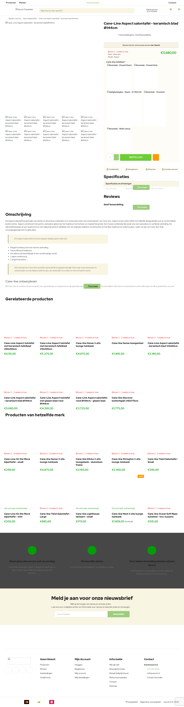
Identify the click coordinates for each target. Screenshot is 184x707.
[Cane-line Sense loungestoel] (128, 320)
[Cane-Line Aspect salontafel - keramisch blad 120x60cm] (164, 320)
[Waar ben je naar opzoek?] (131, 10)
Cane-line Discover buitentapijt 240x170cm (125, 399)
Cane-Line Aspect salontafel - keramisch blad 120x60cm (163, 344)
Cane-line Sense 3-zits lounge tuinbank (88, 344)
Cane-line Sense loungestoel (127, 343)
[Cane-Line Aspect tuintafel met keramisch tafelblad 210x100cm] (56, 320)
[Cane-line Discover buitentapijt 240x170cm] (128, 375)
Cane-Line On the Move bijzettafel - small (17, 460)
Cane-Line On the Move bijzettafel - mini (17, 515)
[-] (116, 158)
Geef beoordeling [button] (143, 35)
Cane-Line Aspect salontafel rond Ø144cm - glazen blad (91, 399)
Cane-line (117, 54)
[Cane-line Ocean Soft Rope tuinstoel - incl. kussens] (164, 491)
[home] (6, 18)
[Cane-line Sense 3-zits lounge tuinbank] (92, 320)
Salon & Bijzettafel (30, 18)
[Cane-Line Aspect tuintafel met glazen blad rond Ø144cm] (56, 375)
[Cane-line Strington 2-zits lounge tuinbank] (128, 436)
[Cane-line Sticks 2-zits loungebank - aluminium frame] (92, 436)
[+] (116, 155)
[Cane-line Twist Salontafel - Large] (56, 491)
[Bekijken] (177, 10)
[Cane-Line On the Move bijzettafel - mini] (20, 491)
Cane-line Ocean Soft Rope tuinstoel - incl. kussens (162, 515)
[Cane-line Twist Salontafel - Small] (164, 436)
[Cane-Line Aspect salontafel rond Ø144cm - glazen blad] (92, 375)
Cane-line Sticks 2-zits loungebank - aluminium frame (89, 462)
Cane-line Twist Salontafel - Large (55, 515)
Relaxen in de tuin (15, 18)
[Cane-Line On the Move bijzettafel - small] (20, 436)
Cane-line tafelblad (115, 62)
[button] (135, 157)
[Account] (161, 11)
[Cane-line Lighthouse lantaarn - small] (92, 491)
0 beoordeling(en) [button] (126, 35)
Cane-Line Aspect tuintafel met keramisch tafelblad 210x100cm (55, 346)
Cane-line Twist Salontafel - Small (163, 460)
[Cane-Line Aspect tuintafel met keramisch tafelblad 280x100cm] (20, 320)
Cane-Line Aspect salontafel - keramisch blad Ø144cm (20, 399)
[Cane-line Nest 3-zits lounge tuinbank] (128, 491)
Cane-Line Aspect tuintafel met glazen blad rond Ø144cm (55, 400)
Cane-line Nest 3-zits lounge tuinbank (127, 515)
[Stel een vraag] (156, 157)
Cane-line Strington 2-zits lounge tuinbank (126, 460)
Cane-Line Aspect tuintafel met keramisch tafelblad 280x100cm (19, 346)
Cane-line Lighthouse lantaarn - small (88, 515)
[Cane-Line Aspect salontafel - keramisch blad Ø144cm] (20, 375)
